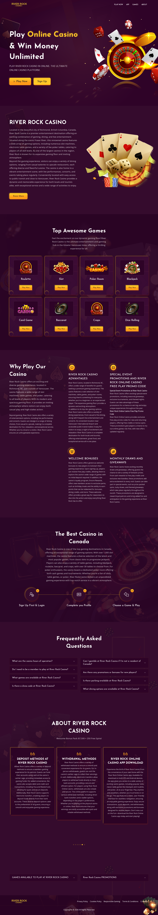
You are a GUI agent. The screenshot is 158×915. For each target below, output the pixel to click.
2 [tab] (75, 844)
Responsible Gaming (112, 901)
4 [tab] (80, 844)
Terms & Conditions (130, 901)
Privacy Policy (82, 901)
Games (135, 4)
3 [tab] (77, 844)
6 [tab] (84, 844)
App (127, 4)
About (144, 4)
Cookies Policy (95, 901)
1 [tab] (73, 844)
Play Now (118, 4)
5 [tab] (82, 844)
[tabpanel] (32, 784)
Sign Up (42, 81)
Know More (18, 196)
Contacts (144, 901)
